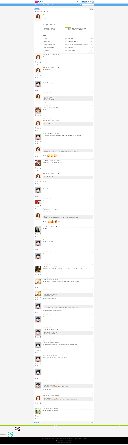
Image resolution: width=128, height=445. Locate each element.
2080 (40, 296)
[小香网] (39, 1)
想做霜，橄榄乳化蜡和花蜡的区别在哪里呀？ (77, 29)
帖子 (91, 4)
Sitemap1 (64, 438)
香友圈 (48, 4)
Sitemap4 (76, 438)
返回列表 (91, 9)
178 (35, 273)
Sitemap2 (68, 438)
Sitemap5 (80, 438)
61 (35, 415)
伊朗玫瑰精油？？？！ (49, 30)
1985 (40, 273)
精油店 (40, 4)
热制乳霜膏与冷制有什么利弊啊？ (50, 29)
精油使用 (53, 438)
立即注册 (89, 1)
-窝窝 (44, 408)
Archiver (57, 438)
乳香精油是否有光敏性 (74, 30)
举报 (89, 52)
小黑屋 (50, 438)
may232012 (45, 133)
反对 (50, 92)
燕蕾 (44, 266)
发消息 (37, 64)
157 (35, 296)
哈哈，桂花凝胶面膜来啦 (50, 24)
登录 (92, 1)
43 (35, 167)
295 (35, 205)
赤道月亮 (45, 279)
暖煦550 (45, 107)
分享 (92, 52)
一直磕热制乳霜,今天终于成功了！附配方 (49, 44)
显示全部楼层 (57, 54)
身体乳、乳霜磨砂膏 (72, 50)
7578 (40, 205)
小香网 (34, 7)
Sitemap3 (72, 438)
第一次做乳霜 (71, 47)
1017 (35, 233)
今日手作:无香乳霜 (71, 38)
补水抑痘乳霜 (45, 38)
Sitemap (61, 438)
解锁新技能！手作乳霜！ (47, 41)
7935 (40, 260)
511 (40, 415)
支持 (47, 92)
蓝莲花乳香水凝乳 (49, 25)
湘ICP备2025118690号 (69, 440)
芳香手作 (45, 28)
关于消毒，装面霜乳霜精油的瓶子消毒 (49, 47)
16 (35, 140)
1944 (40, 336)
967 (40, 21)
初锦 (44, 355)
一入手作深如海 (46, 160)
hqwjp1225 (45, 342)
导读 (44, 4)
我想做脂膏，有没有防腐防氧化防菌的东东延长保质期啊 (78, 28)
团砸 (46, 54)
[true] (93, 5)
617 (35, 114)
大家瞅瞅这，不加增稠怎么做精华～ (51, 28)
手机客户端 (46, 438)
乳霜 (45, 18)
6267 (40, 114)
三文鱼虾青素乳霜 (46, 50)
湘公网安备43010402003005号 (61, 440)
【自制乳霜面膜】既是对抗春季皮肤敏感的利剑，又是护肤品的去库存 (78, 44)
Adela (44, 226)
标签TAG (52, 4)
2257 (35, 260)
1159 (40, 140)
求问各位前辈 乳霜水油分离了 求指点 (74, 41)
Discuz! (70, 442)
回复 (44, 52)
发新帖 (37, 9)
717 (40, 167)
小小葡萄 (45, 239)
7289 (40, 233)
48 (35, 21)
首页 (36, 4)
